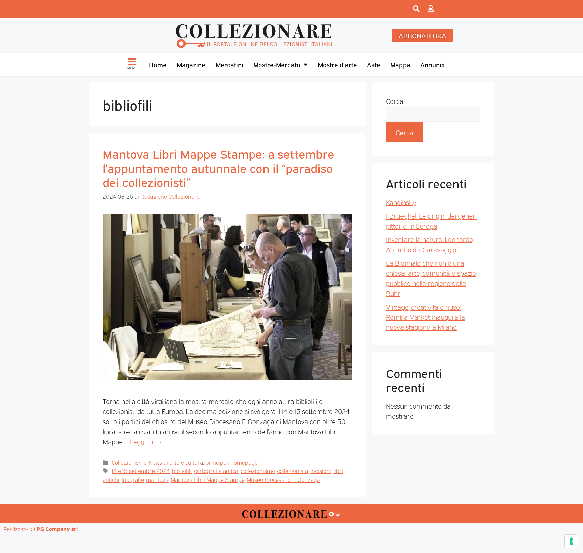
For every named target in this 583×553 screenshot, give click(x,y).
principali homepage (231, 462)
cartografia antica (216, 470)
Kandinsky (401, 202)
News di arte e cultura (176, 462)
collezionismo (258, 470)
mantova (157, 479)
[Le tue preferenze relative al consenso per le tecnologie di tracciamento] (571, 541)
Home (158, 64)
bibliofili (182, 470)
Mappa (400, 64)
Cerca (395, 100)
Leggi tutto (145, 441)
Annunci (432, 64)
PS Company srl (57, 528)
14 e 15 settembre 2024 (141, 470)
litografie (133, 479)
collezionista (292, 470)
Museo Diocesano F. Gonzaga (283, 479)
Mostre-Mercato (276, 64)
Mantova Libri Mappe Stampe (207, 479)
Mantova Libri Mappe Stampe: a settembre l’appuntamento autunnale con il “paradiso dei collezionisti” (218, 167)
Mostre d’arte (337, 64)
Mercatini (229, 64)
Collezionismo (129, 462)
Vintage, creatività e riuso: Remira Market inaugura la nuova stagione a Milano (425, 316)
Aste (373, 64)
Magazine (191, 64)
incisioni (320, 470)
